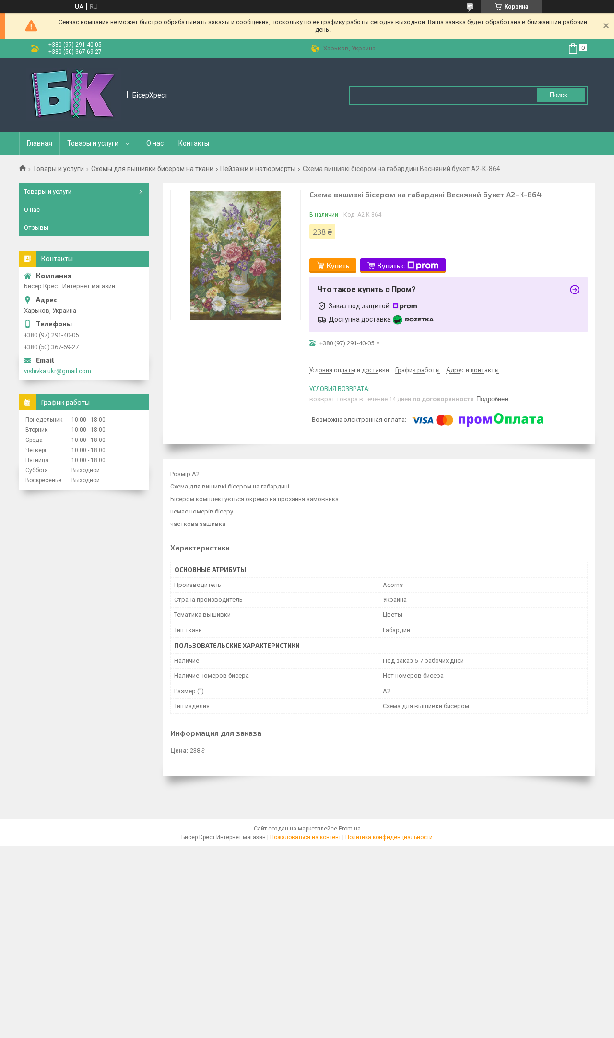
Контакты (193, 143)
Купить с (391, 265)
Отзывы (36, 227)
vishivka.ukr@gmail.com (57, 371)
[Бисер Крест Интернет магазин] (73, 95)
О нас (155, 143)
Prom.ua (350, 828)
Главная (39, 143)
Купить (338, 265)
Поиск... (561, 94)
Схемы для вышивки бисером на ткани (152, 168)
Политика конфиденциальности (389, 837)
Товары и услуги (92, 143)
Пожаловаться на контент (305, 837)
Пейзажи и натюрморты (257, 168)
